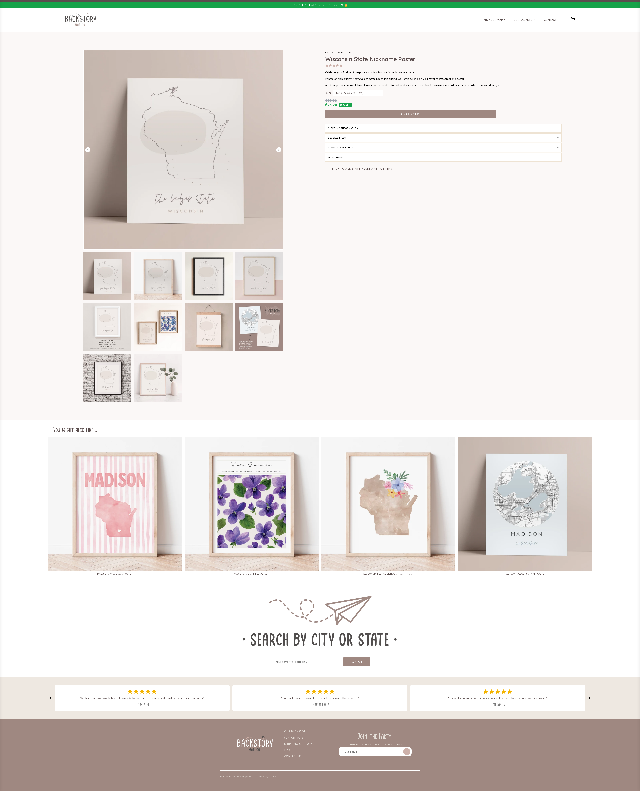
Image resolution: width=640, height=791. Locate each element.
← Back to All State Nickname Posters (360, 168)
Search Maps (294, 737)
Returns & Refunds (340, 147)
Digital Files (337, 137)
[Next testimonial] (590, 698)
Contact (550, 19)
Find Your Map (492, 19)
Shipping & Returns (299, 743)
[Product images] (183, 150)
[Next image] (278, 149)
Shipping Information (343, 128)
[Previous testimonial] (50, 698)
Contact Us (293, 756)
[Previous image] (87, 149)
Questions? (336, 157)
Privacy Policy (267, 776)
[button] (107, 276)
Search (357, 661)
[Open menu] (573, 19)
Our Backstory (525, 19)
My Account (293, 750)
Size (329, 93)
